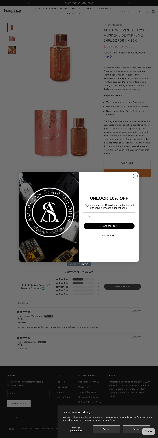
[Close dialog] (135, 176)
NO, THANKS (109, 235)
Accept (106, 429)
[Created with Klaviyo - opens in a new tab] (79, 264)
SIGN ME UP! (109, 226)
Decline (136, 429)
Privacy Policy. (109, 420)
